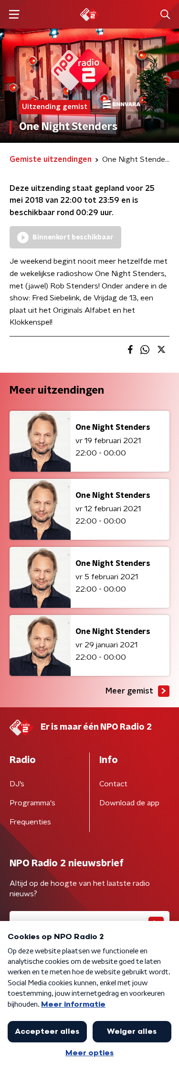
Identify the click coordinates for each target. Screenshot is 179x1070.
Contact (113, 784)
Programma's (32, 803)
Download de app (129, 803)
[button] (14, 14)
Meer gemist (129, 691)
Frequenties (30, 822)
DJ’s (17, 784)
